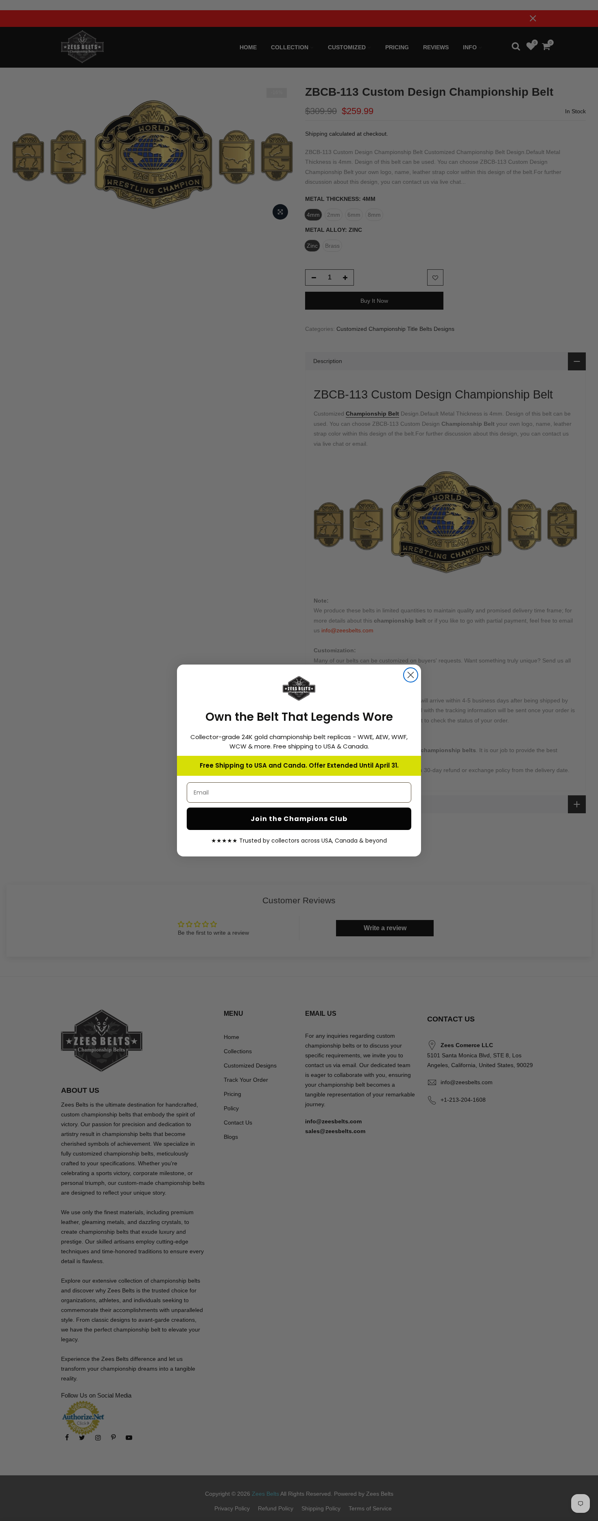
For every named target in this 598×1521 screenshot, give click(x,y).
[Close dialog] (411, 675)
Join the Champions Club (299, 818)
